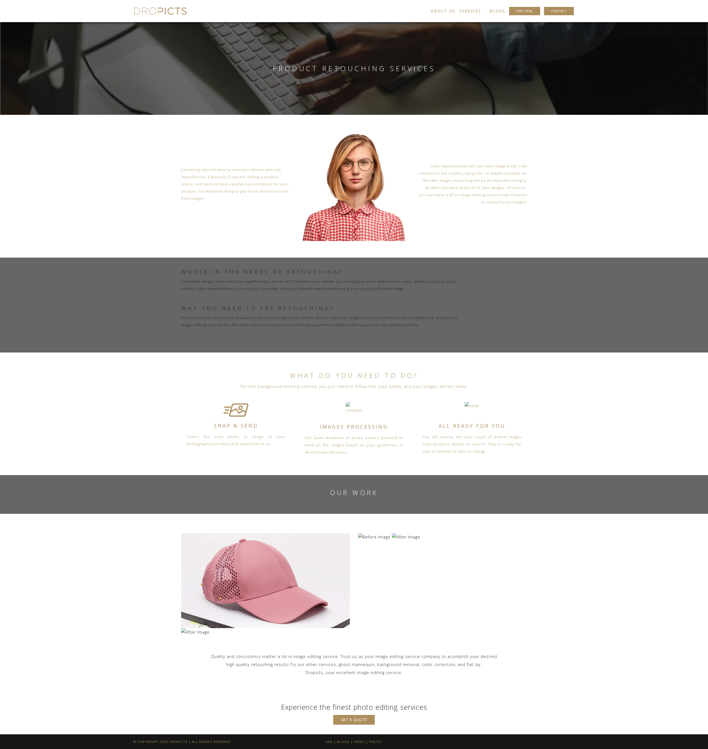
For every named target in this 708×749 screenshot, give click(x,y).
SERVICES (470, 11)
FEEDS (359, 742)
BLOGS (497, 11)
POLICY (375, 742)
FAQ (329, 742)
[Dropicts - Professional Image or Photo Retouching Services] (160, 11)
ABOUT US (443, 11)
